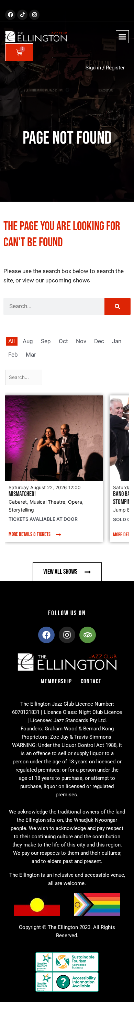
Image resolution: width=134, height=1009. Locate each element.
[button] (122, 36)
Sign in (93, 68)
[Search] (117, 306)
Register (115, 68)
